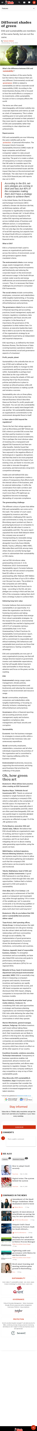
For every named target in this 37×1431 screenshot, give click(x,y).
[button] (2, 2)
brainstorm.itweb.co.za (24, 1096)
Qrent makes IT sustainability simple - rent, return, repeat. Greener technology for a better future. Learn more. (18, 1283)
